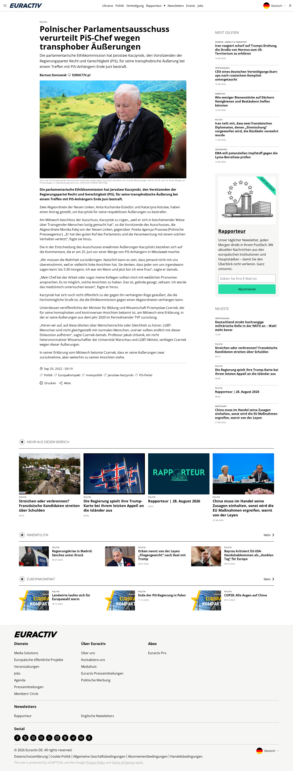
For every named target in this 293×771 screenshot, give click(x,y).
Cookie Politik (60, 756)
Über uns (88, 653)
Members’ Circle (26, 694)
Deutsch (276, 6)
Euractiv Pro (157, 653)
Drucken (50, 383)
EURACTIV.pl (81, 75)
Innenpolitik (94, 375)
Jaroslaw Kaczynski (121, 375)
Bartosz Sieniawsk (53, 75)
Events (190, 6)
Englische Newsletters (97, 716)
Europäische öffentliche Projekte (38, 660)
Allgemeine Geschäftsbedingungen (99, 756)
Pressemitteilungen (28, 687)
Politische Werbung (95, 680)
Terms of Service (123, 762)
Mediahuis (89, 666)
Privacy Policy (95, 762)
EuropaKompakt (69, 375)
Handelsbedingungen (186, 756)
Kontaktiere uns (93, 660)
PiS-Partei (145, 375)
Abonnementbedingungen (148, 756)
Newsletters (176, 6)
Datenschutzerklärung (31, 756)
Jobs (200, 6)
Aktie (67, 383)
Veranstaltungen (26, 666)
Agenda (20, 680)
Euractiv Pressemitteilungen (102, 673)
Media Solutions (26, 653)
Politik (119, 6)
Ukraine (107, 6)
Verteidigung (135, 6)
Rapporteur (154, 6)
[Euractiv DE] (26, 5)
